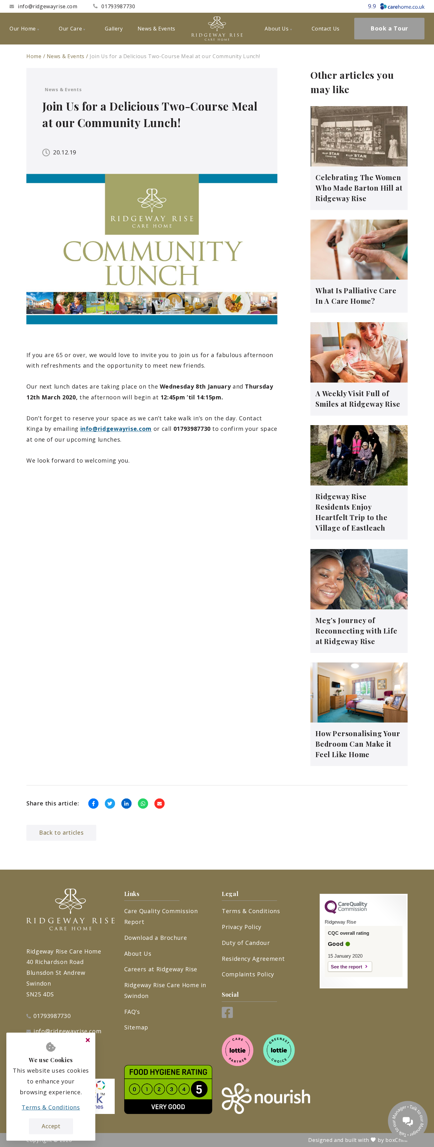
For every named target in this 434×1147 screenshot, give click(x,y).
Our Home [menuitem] (23, 28)
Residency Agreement (253, 958)
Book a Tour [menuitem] (389, 28)
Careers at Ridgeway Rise (160, 969)
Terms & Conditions (251, 911)
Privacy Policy (241, 927)
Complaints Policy (248, 974)
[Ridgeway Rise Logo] (217, 29)
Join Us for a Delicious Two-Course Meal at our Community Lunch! (175, 56)
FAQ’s (132, 1011)
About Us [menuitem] (276, 28)
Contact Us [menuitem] (326, 28)
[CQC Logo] (346, 912)
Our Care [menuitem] (70, 28)
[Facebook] (227, 1016)
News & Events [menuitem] (156, 28)
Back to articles (61, 832)
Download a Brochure (155, 937)
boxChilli (396, 1140)
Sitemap (136, 1027)
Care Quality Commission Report (161, 916)
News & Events (66, 56)
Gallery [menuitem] (114, 28)
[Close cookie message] (87, 1040)
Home (34, 56)
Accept (51, 1126)
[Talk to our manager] (408, 1121)
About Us (138, 953)
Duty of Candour (246, 943)
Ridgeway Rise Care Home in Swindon (165, 990)
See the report (346, 966)
